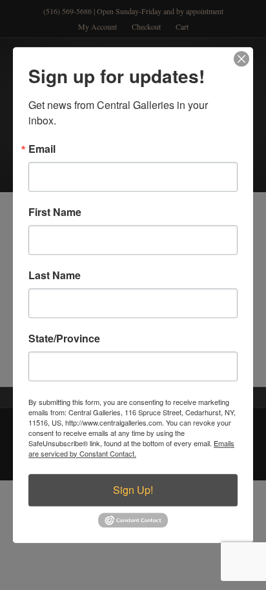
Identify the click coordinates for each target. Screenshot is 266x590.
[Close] (241, 58)
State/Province (64, 338)
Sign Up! (133, 489)
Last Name (54, 275)
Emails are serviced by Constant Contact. (131, 448)
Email (42, 149)
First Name (54, 212)
